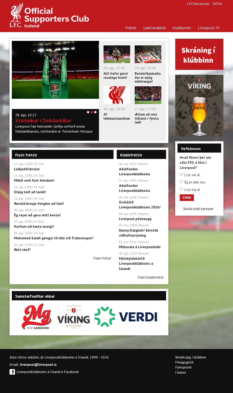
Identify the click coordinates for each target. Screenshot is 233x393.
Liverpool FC (209, 27)
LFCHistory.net (198, 3)
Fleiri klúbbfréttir (151, 277)
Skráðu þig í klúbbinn (190, 357)
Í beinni (180, 372)
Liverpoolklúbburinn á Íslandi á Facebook (48, 371)
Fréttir (131, 27)
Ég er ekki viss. (195, 182)
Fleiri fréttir (102, 258)
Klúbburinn (181, 27)
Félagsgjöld (184, 362)
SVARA (186, 197)
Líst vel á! (192, 175)
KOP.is (217, 3)
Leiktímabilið (154, 27)
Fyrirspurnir (183, 367)
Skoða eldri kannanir (198, 208)
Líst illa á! (192, 189)
